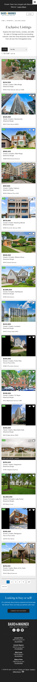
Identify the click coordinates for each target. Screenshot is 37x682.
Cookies (32, 670)
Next (12, 54)
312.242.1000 (18, 642)
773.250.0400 (18, 663)
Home (3, 20)
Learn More (22, 7)
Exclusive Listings (20, 20)
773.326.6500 (18, 649)
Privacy (20, 670)
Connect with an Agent (18, 611)
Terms (27, 670)
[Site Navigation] (34, 2)
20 (29, 582)
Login (30, 14)
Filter (4, 49)
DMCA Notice (17, 672)
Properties (10, 20)
